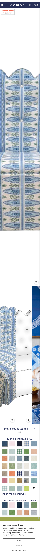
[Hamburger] (2, 5)
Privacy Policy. (18, 535)
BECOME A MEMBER (26, 1)
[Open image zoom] (36, 282)
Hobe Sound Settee (16, 428)
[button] (35, 428)
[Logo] (17, 5)
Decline (19, 545)
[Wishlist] (32, 5)
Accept (19, 540)
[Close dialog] (38, 518)
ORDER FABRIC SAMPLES (13, 494)
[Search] (37, 5)
